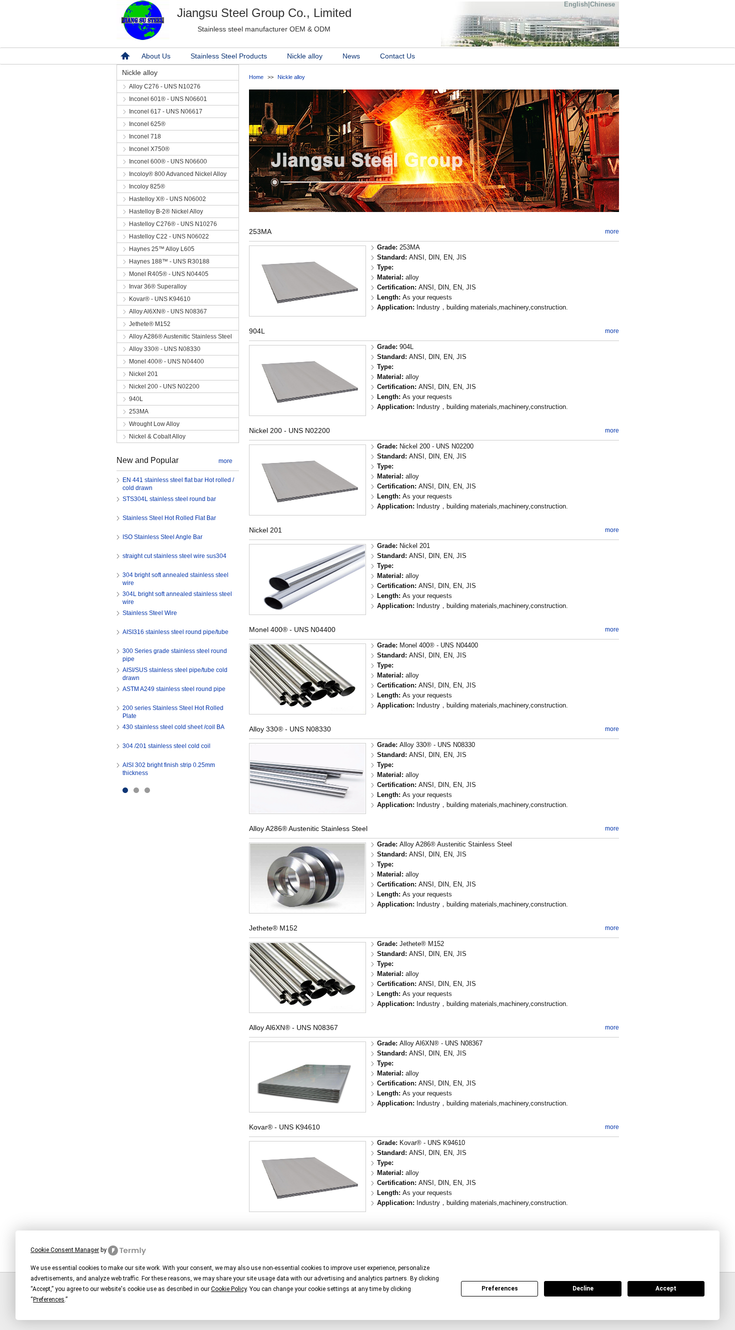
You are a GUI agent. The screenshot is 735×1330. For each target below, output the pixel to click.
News (351, 56)
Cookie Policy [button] (228, 1289)
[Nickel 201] (307, 612)
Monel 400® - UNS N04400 (166, 361)
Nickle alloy (304, 56)
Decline (583, 1288)
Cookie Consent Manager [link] (64, 1250)
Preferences (500, 1288)
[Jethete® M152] (307, 1010)
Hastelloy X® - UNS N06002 (167, 199)
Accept (666, 1288)
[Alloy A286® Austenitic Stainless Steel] (307, 910)
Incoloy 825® (147, 186)
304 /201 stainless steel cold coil (166, 746)
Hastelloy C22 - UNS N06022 (169, 236)
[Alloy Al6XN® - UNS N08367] (307, 1109)
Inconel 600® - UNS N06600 (168, 161)
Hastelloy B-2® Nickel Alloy (166, 211)
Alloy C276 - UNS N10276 (164, 86)
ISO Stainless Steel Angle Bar (162, 537)
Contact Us (397, 56)
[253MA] (307, 313)
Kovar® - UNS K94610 (159, 299)
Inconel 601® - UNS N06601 (168, 99)
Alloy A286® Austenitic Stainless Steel (180, 336)
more (225, 461)
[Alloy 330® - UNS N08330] (307, 810)
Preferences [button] (48, 1299)
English (576, 4)
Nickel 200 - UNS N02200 (164, 386)
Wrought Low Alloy (154, 424)
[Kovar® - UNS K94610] (307, 1208)
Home (256, 77)
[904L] (307, 412)
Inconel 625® (147, 124)
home (124, 56)
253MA (138, 411)
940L (136, 399)
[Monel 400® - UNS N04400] (307, 711)
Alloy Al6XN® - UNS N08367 (168, 311)
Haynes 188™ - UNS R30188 (169, 261)
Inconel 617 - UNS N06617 (165, 111)
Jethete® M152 (149, 324)
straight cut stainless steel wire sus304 (174, 556)
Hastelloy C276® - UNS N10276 (173, 224)
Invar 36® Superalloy (157, 286)
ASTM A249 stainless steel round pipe (174, 689)
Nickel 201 (143, 374)
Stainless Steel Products (228, 56)
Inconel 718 (145, 136)
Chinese (602, 4)
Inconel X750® (149, 149)
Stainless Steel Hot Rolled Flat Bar (169, 518)
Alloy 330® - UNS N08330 (164, 349)
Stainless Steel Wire (149, 613)
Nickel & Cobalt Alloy (157, 436)
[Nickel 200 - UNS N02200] (307, 512)
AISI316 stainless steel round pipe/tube (175, 632)
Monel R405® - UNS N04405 (168, 274)
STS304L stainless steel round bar (169, 499)
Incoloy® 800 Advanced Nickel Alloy (177, 174)
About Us (156, 56)
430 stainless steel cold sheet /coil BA (173, 727)
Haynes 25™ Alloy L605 (161, 249)
